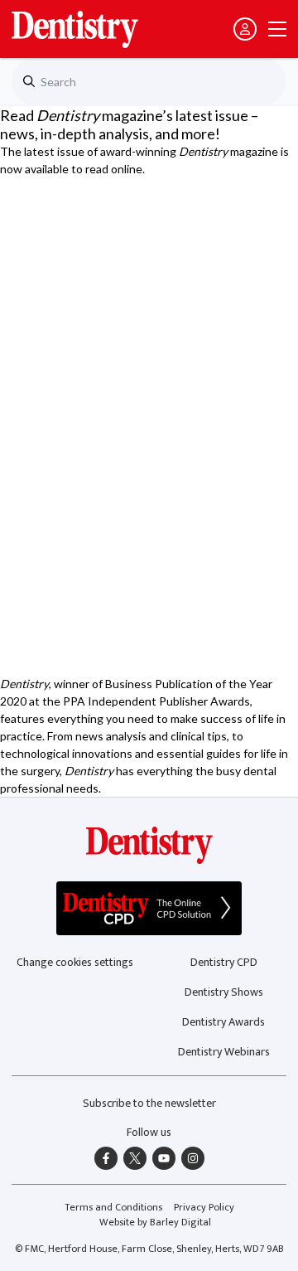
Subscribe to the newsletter (149, 1103)
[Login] (245, 29)
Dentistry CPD (223, 962)
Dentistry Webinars (224, 1051)
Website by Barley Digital (155, 1222)
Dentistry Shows (224, 992)
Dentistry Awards (223, 1021)
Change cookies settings (75, 962)
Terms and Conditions (113, 1207)
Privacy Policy (204, 1207)
